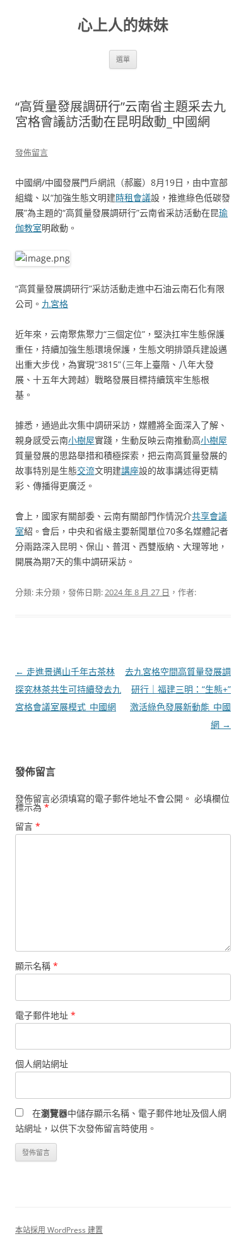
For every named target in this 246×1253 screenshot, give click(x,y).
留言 (27, 826)
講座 (130, 470)
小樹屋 (81, 440)
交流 (86, 470)
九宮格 (55, 304)
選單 (123, 59)
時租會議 (133, 197)
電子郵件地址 (45, 1015)
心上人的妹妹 (123, 25)
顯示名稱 (36, 966)
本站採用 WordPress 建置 (59, 1230)
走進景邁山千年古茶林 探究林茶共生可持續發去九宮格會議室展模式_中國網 (68, 689)
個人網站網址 (41, 1064)
